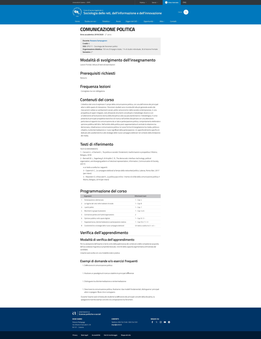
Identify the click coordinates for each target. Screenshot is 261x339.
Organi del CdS (131, 21)
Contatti (173, 21)
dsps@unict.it (117, 324)
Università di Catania (79, 2)
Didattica (105, 21)
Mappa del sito (126, 335)
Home (77, 21)
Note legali (84, 335)
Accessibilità (96, 335)
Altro (161, 21)
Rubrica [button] (142, 2)
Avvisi (118, 21)
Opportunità (148, 21)
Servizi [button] (154, 2)
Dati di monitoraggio (110, 335)
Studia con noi (90, 21)
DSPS (88, 2)
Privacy (75, 335)
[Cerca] (186, 12)
